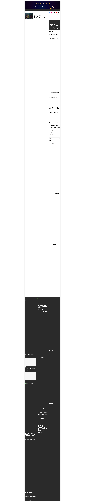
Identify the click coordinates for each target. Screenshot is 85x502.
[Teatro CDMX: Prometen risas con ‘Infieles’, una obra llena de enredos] (54, 17)
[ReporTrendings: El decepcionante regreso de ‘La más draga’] (42, 382)
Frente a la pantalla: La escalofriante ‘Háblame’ (29, 493)
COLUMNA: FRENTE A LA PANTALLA (32, 9)
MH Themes (35, 500)
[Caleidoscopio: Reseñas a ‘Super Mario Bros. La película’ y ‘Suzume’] (42, 421)
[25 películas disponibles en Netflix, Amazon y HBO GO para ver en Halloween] (54, 106)
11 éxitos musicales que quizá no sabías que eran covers (55, 193)
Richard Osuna (41, 15)
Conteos (50, 140)
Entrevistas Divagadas (51, 9)
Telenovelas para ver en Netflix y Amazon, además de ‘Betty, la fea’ (54, 122)
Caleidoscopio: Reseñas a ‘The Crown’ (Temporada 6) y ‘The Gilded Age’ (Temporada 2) (30, 434)
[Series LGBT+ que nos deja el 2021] (51, 33)
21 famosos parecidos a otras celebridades (55, 244)
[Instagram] (51, 12)
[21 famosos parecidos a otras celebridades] (50, 293)
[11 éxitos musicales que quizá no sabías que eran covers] (50, 242)
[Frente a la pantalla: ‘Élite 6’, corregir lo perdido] (42, 301)
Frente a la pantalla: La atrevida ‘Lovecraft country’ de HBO (39, 14)
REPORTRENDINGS (45, 9)
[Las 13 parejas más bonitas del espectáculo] (50, 191)
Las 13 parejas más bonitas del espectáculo (55, 142)
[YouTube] (56, 12)
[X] (54, 12)
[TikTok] (59, 12)
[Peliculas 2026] (30, 365)
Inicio (26, 9)
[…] (52, 28)
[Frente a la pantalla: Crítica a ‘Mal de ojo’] (42, 323)
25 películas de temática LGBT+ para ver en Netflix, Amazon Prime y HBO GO (54, 93)
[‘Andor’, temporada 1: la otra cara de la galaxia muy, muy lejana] (42, 443)
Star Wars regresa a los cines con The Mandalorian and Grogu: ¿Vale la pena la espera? (30, 351)
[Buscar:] (54, 138)
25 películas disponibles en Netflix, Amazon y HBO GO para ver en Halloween (54, 108)
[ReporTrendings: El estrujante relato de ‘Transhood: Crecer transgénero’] (42, 360)
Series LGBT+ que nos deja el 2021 (53, 35)
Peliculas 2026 (27, 366)
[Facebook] (49, 12)
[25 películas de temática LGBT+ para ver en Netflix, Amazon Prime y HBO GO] (54, 91)
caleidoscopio (39, 9)
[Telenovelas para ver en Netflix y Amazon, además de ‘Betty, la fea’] (54, 120)
